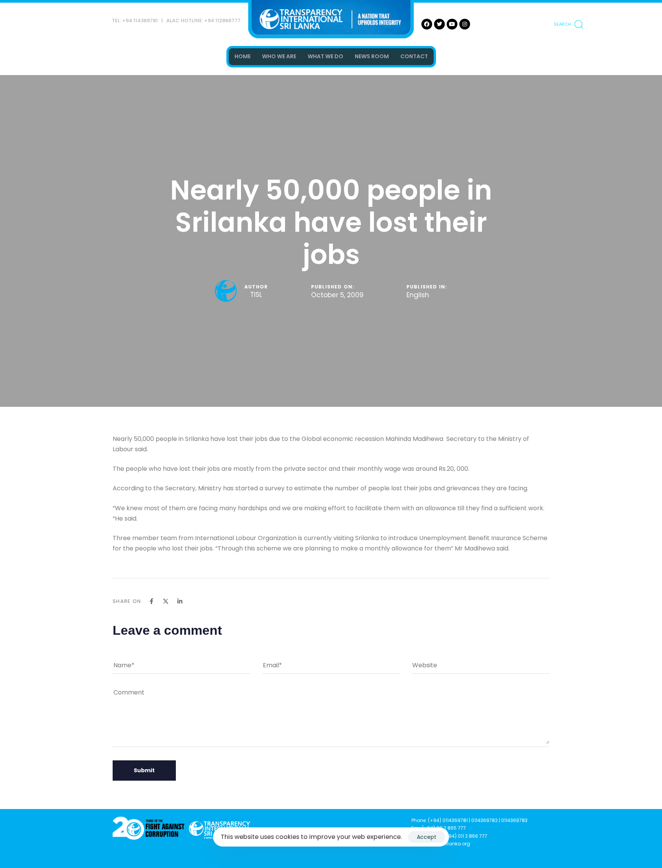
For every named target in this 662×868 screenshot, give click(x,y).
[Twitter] (439, 24)
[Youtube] (452, 24)
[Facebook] (426, 24)
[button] (568, 24)
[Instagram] (464, 24)
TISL (256, 294)
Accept (426, 837)
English (417, 295)
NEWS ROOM (372, 56)
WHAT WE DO (325, 56)
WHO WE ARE (279, 56)
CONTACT (414, 56)
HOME (242, 56)
